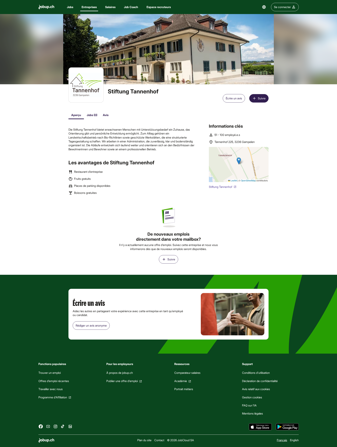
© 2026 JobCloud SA (180, 440)
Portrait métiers (183, 389)
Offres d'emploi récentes (53, 381)
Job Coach (131, 7)
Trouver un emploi (49, 372)
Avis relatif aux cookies (256, 389)
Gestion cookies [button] (252, 397)
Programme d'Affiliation (52, 397)
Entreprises (89, 7)
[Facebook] (40, 426)
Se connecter (282, 7)
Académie (180, 381)
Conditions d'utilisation (256, 372)
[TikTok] (63, 426)
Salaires (110, 7)
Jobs (70, 7)
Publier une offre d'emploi (122, 381)
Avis (105, 115)
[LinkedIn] (70, 426)
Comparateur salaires (187, 372)
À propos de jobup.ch (119, 372)
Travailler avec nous (50, 389)
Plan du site (144, 440)
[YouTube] (48, 426)
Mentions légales (252, 413)
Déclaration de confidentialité (260, 381)
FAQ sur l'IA (249, 405)
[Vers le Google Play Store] (287, 426)
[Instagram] (55, 426)
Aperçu (76, 115)
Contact (159, 440)
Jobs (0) (92, 115)
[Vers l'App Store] (260, 426)
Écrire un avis (234, 98)
